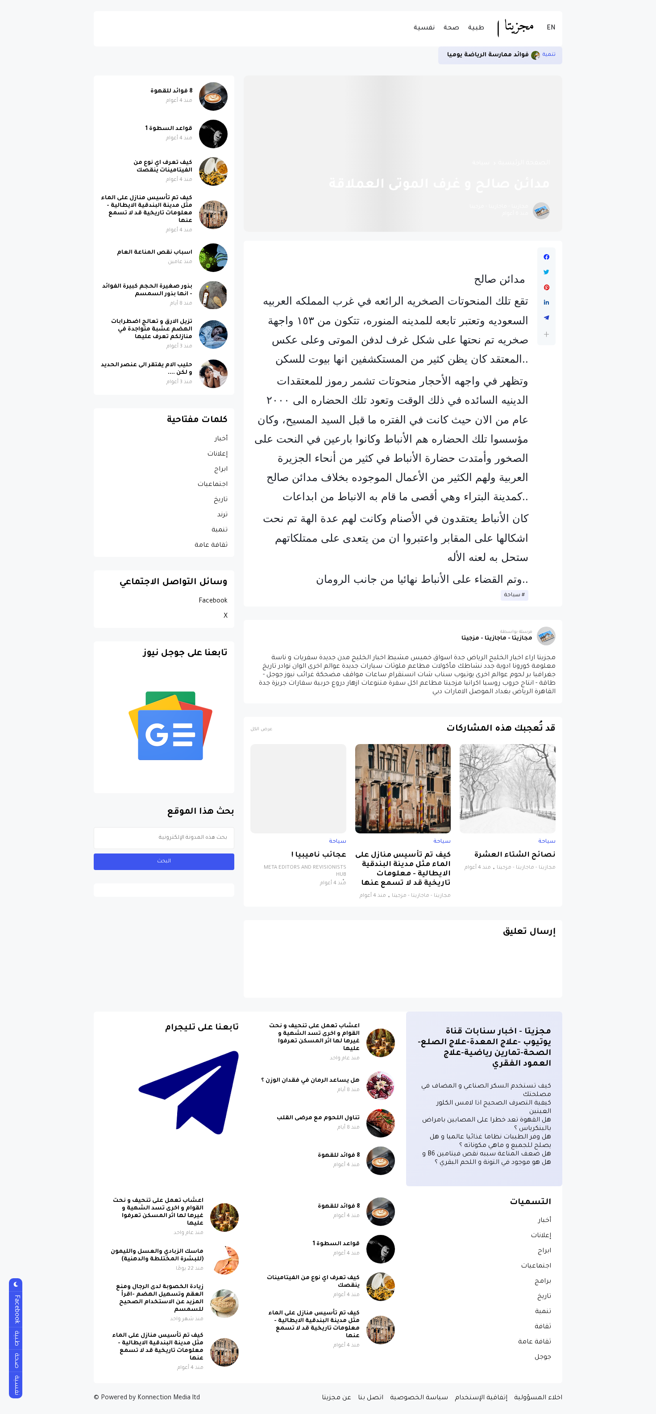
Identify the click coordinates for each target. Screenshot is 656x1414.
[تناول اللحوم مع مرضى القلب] (380, 1123)
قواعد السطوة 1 (168, 129)
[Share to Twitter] (546, 272)
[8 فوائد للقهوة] (213, 96)
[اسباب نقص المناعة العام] (213, 257)
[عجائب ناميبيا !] (298, 788)
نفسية (424, 28)
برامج (543, 1281)
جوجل (543, 1357)
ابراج (221, 469)
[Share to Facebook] (546, 257)
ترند (222, 515)
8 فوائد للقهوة (171, 91)
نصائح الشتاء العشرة (515, 855)
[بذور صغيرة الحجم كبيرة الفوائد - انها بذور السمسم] (213, 295)
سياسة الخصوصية (419, 1398)
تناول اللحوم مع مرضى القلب (318, 1118)
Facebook (213, 601)
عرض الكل (261, 729)
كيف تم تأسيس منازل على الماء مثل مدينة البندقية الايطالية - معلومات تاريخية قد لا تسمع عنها (403, 869)
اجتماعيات (212, 485)
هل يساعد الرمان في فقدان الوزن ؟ (310, 1081)
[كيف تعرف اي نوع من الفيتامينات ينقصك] (213, 171)
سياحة (481, 163)
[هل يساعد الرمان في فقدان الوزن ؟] (380, 1085)
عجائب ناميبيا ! (318, 855)
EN (551, 28)
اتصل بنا (370, 1398)
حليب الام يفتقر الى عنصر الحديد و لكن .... (146, 369)
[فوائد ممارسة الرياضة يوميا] (535, 55)
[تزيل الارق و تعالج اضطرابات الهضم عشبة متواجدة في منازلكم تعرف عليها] (213, 334)
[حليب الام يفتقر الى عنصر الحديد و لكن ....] (213, 374)
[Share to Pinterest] (546, 287)
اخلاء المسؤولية (538, 1398)
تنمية (549, 55)
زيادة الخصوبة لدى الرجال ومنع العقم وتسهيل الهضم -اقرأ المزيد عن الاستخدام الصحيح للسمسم (159, 1298)
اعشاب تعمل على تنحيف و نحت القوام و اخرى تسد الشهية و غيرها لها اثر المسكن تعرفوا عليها (314, 1037)
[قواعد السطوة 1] (213, 134)
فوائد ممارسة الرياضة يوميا (488, 55)
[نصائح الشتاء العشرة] (508, 788)
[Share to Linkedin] (546, 303)
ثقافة (543, 1327)
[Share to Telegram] (546, 318)
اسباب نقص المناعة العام (154, 253)
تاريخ (221, 500)
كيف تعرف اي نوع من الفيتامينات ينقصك (162, 167)
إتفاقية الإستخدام (481, 1398)
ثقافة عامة (211, 545)
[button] (546, 334)
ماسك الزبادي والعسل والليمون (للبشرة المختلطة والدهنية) (157, 1256)
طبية (476, 28)
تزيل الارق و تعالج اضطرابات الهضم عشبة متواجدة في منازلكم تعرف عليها (151, 329)
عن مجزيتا (336, 1398)
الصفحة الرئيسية (524, 163)
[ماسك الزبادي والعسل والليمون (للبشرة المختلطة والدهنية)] (224, 1260)
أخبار (221, 439)
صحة (451, 28)
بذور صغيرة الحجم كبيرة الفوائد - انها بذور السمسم (147, 290)
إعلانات (217, 454)
